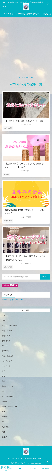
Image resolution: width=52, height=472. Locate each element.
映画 (3, 412)
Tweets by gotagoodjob (12, 299)
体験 (3, 381)
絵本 (3, 432)
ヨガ (3, 371)
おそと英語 (6, 341)
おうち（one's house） (10, 325)
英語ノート (6, 437)
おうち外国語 (7, 331)
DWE (45, 14)
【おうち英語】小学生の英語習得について (21, 14)
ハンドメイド (7, 361)
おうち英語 (8, 128)
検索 (46, 277)
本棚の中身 (45, 468)
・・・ (4, 315)
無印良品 (5, 427)
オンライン (6, 346)
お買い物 (5, 351)
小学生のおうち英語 (9, 406)
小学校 (6, 174)
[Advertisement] (26, 48)
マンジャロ (6, 366)
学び (3, 391)
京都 (3, 376)
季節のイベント (8, 386)
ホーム (21, 78)
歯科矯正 (5, 417)
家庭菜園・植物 (8, 396)
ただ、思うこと (8, 356)
